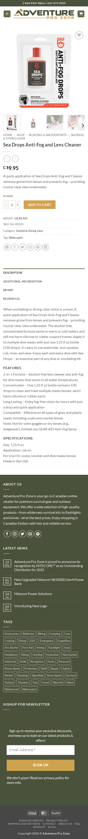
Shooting (22, 675)
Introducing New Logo (30, 606)
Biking (41, 633)
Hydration (52, 654)
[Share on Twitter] (22, 247)
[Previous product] (15, 158)
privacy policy (54, 778)
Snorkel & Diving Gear (29, 230)
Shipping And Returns (24, 823)
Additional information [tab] (22, 281)
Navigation (37, 661)
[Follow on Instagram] (14, 533)
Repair (55, 668)
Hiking (25, 654)
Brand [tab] (8, 290)
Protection (30, 668)
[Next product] (7, 158)
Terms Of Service (31, 820)
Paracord (64, 661)
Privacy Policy (57, 820)
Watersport (16, 237)
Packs (51, 661)
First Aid (27, 647)
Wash (70, 682)
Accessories (11, 633)
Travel (45, 682)
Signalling (37, 675)
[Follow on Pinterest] (37, 533)
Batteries (28, 633)
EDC (33, 640)
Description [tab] (12, 272)
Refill (44, 668)
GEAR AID (21, 218)
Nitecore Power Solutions (33, 594)
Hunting (38, 654)
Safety (66, 668)
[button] (7, 14)
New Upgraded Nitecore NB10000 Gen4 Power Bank (49, 581)
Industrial (10, 661)
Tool (34, 682)
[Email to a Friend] (30, 247)
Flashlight (54, 647)
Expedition (63, 640)
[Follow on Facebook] (7, 533)
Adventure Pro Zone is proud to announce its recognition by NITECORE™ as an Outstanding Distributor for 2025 (48, 565)
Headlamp (10, 654)
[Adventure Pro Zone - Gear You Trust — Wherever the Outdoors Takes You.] (44, 14)
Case (67, 633)
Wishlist (39, 827)
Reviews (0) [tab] (11, 298)
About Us (65, 823)
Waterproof (11, 689)
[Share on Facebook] (14, 247)
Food (67, 647)
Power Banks (12, 668)
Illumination (70, 654)
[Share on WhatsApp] (7, 247)
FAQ (77, 823)
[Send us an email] (30, 533)
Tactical (9, 682)
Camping (54, 633)
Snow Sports (54, 675)
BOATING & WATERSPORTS (48, 135)
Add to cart (39, 205)
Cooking (9, 640)
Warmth (58, 682)
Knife (23, 661)
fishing (40, 647)
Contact (49, 823)
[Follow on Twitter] (22, 533)
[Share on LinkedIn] (45, 247)
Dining (22, 640)
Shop (21, 135)
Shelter (8, 675)
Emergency (47, 640)
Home (7, 135)
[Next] (78, 71)
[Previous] (10, 71)
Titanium (23, 682)
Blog (52, 827)
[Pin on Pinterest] (37, 247)
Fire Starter (11, 647)
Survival (71, 675)
